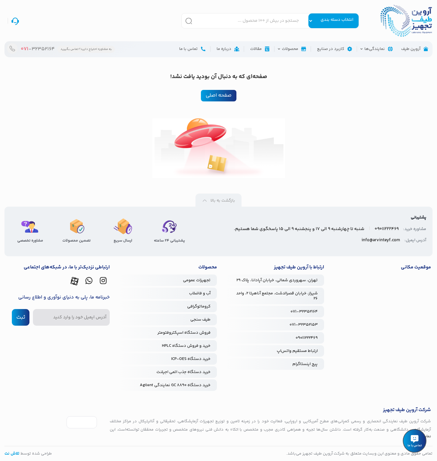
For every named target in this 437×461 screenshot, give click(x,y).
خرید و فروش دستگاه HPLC (186, 346)
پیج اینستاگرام (305, 364)
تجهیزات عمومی (197, 280)
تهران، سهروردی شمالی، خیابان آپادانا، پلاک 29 (277, 280)
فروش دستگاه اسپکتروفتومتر (184, 333)
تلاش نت (12, 453)
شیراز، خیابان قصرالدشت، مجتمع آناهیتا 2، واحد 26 (277, 296)
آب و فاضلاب (200, 293)
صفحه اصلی (219, 95)
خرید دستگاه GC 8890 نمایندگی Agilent (175, 385)
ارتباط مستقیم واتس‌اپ (297, 351)
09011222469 (307, 338)
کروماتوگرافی (199, 306)
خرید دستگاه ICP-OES (191, 359)
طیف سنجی (200, 319)
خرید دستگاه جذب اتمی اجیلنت (183, 372)
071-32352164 (304, 311)
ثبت (20, 317)
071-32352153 (304, 325)
